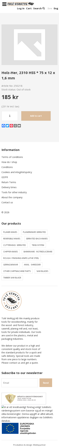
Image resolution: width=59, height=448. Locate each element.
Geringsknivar (10, 264)
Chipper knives (10, 251)
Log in (20, 8)
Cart (29, 8)
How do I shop (9, 162)
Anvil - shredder (32, 264)
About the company (11, 197)
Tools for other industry (14, 192)
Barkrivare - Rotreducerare (38, 251)
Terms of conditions (12, 157)
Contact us (7, 202)
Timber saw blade (12, 277)
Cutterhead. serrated (14, 245)
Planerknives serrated (34, 232)
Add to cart (36, 115)
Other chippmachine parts (17, 271)
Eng (56, 8)
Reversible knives (11, 238)
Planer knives (10, 232)
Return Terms (8, 182)
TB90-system (38, 245)
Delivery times (9, 187)
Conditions (7, 167)
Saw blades (42, 271)
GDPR (4, 177)
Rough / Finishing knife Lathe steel (21, 258)
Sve (50, 8)
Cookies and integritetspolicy (16, 172)
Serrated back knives (37, 238)
